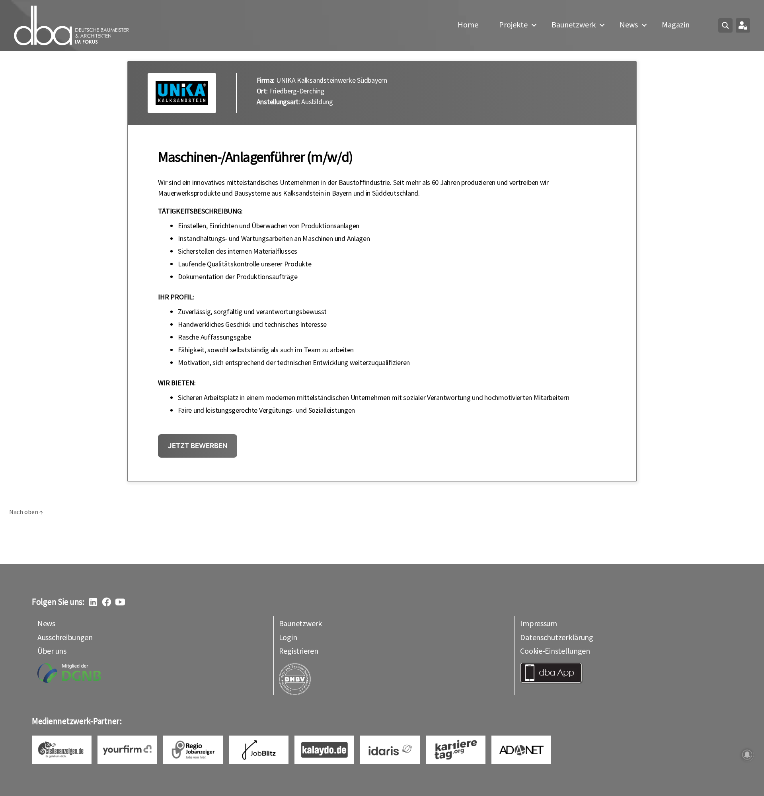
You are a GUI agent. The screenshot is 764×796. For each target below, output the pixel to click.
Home (468, 24)
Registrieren (298, 651)
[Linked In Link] (93, 602)
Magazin (676, 24)
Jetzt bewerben (198, 446)
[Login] (743, 25)
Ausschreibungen (65, 637)
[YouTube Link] (120, 602)
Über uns (51, 651)
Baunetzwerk (574, 24)
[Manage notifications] (747, 754)
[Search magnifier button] (725, 25)
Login (288, 637)
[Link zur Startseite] (71, 25)
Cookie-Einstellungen (555, 651)
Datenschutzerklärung (556, 637)
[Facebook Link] (106, 602)
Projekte (513, 24)
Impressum (538, 623)
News (629, 24)
